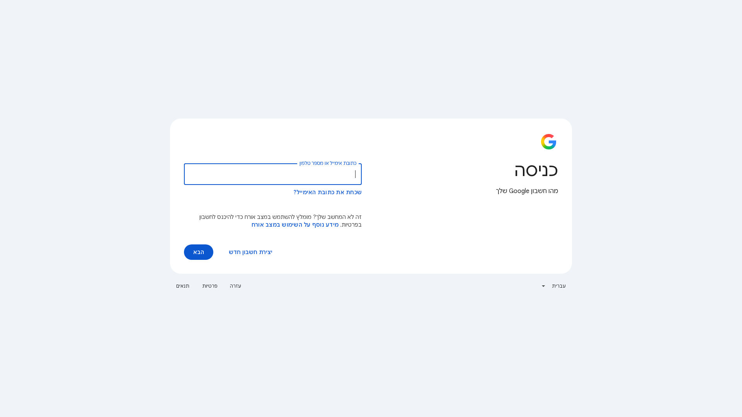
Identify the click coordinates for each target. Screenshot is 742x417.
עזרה (235, 286)
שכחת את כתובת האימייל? (327, 192)
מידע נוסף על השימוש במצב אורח (295, 224)
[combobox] (553, 286)
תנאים (183, 286)
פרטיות (210, 286)
